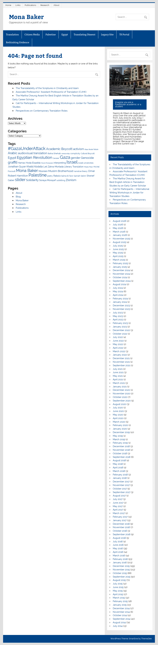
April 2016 (118, 552)
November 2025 (121, 238)
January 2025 (120, 267)
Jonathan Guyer (17, 166)
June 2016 (118, 545)
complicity (75, 153)
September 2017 (121, 492)
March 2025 (119, 259)
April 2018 (118, 467)
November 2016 (121, 527)
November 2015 (121, 569)
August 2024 (119, 284)
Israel (72, 162)
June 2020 (118, 411)
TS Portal (124, 34)
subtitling (60, 180)
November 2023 (121, 309)
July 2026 (118, 224)
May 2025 (118, 252)
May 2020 (118, 414)
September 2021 (121, 365)
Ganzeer (56, 158)
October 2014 (120, 615)
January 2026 (120, 235)
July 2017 (118, 499)
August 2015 (119, 580)
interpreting (60, 162)
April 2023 (118, 319)
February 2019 (120, 442)
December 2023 (121, 305)
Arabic (12, 153)
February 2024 (120, 298)
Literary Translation (73, 166)
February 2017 (120, 516)
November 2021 (121, 361)
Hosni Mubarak (47, 163)
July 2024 (118, 288)
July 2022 (118, 337)
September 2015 (121, 576)
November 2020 (121, 393)
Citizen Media (32, 34)
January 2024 (120, 302)
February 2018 (120, 474)
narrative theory (80, 171)
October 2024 (120, 277)
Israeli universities (86, 163)
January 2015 (120, 604)
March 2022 (119, 351)
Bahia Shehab (54, 153)
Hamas (21, 163)
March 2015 (119, 597)
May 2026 (118, 228)
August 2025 (119, 242)
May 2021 (118, 376)
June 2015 (118, 587)
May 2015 (118, 590)
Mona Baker (26, 17)
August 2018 (119, 460)
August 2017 (119, 495)
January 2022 (120, 354)
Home (8, 5)
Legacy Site (107, 34)
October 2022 (120, 333)
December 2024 (121, 270)
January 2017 (120, 520)
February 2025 (120, 263)
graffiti (12, 162)
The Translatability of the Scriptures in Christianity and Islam (47, 88)
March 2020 (119, 421)
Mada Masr (88, 167)
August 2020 (119, 404)
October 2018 (120, 453)
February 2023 (120, 323)
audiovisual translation (32, 153)
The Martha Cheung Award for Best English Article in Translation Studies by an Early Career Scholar (127, 182)
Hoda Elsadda (33, 162)
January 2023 (120, 326)
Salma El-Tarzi (67, 176)
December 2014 (121, 608)
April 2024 (118, 295)
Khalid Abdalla (35, 166)
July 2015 (118, 583)
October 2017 (120, 488)
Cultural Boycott (88, 153)
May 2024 (118, 291)
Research (44, 5)
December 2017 (121, 481)
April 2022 (118, 347)
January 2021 (120, 386)
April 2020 (118, 418)
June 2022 (118, 340)
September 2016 (121, 534)
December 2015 (121, 566)
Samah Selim (80, 176)
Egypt (64, 34)
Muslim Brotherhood (60, 171)
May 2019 (118, 435)
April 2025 (118, 256)
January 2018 (120, 478)
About (56, 5)
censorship (65, 153)
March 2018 (119, 471)
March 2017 (119, 513)
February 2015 (120, 601)
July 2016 (118, 541)
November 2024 (121, 273)
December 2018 (121, 446)
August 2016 (119, 538)
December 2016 (121, 524)
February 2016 (120, 559)
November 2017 (121, 485)
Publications (30, 5)
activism (78, 149)
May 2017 (118, 506)
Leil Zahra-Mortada (53, 166)
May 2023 (118, 316)
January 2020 (120, 428)
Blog (18, 196)
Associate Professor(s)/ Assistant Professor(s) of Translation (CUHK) (51, 92)
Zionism (71, 180)
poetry (50, 176)
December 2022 (121, 330)
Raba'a (56, 175)
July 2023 (118, 312)
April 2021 (118, 379)
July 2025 (118, 245)
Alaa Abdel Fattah (91, 149)
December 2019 (121, 432)
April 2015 (118, 594)
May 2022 (118, 344)
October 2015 (120, 573)
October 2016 (120, 530)
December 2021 (121, 358)
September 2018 (121, 457)
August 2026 (119, 221)
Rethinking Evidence (17, 42)
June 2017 (118, 502)
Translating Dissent (84, 34)
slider (20, 179)
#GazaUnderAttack (27, 148)
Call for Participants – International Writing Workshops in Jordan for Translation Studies (129, 193)
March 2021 (119, 383)
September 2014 (121, 619)
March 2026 (119, 231)
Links (17, 5)
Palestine (51, 34)
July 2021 (118, 369)
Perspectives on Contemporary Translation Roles (41, 110)
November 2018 (121, 450)
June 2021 (118, 372)
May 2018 (118, 464)
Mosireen (43, 171)
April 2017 (118, 509)
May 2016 (118, 548)
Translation (12, 34)
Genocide (87, 157)
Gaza (65, 157)
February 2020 (120, 425)
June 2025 (118, 249)
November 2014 (121, 612)
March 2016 (119, 555)
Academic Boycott (59, 149)
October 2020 (120, 397)
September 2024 (122, 281)
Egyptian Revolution (34, 157)
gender (75, 157)
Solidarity (32, 180)
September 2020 (122, 400)
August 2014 (119, 622)
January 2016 (120, 562)
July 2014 (118, 626)
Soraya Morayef (47, 180)
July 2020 (118, 407)
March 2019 (119, 439)
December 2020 (121, 390)
